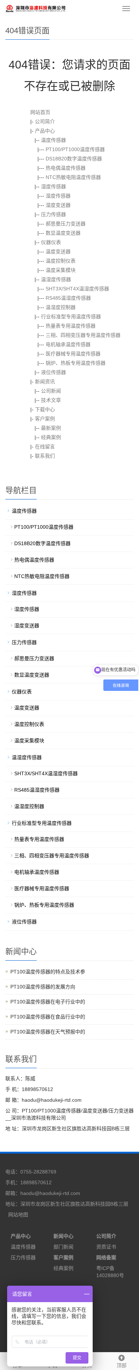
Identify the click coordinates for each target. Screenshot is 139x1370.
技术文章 (51, 400)
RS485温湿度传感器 (68, 298)
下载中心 (45, 409)
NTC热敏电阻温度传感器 (73, 177)
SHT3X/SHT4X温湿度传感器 (77, 289)
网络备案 (106, 1257)
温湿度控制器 (61, 307)
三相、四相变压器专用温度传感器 (83, 335)
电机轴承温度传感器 (68, 344)
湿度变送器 (58, 205)
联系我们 (45, 456)
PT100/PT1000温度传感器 (75, 149)
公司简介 (45, 121)
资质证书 (106, 1247)
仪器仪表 (51, 242)
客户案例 (45, 419)
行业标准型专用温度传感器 (71, 316)
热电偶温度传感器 (66, 168)
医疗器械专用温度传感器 (73, 354)
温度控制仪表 (61, 261)
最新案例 (51, 428)
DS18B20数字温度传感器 (74, 158)
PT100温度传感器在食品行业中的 (47, 1017)
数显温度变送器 (63, 233)
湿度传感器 (53, 186)
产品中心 (45, 131)
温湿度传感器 (56, 279)
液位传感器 (53, 372)
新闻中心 (63, 1236)
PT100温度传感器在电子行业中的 (47, 1002)
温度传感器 (53, 140)
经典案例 (51, 437)
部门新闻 (63, 1247)
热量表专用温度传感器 (71, 326)
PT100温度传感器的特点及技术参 (47, 972)
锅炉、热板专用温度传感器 (75, 363)
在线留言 (45, 446)
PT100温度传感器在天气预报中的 (47, 1032)
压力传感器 (53, 214)
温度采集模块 (61, 270)
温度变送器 (58, 251)
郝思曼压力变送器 (66, 223)
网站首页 (40, 112)
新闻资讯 (45, 381)
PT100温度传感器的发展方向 (42, 987)
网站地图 (18, 1214)
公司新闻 (51, 391)
